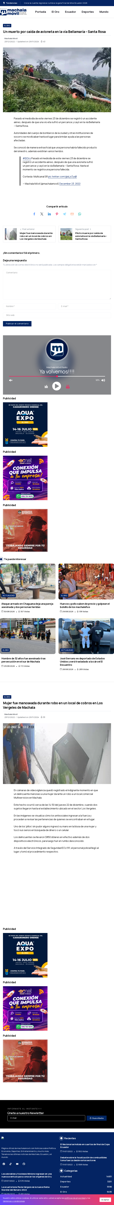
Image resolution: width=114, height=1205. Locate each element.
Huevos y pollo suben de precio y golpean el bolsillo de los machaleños (85, 605)
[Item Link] (28, 581)
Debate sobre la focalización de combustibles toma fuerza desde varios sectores (83, 1159)
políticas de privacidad (75, 1198)
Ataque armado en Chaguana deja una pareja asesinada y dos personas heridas (27, 605)
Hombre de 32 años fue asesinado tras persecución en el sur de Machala (23, 660)
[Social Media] (3, 1164)
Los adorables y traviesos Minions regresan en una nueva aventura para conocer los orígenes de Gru (26, 1175)
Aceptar (105, 1199)
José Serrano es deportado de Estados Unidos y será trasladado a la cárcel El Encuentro (63, 3)
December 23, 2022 (69, 183)
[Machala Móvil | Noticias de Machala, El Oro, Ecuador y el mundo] (13, 11)
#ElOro (27, 158)
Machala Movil (11, 38)
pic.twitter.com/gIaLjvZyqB (62, 176)
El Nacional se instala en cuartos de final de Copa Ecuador (85, 1146)
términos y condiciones (14, 1201)
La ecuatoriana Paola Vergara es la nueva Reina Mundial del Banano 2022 (25, 1188)
